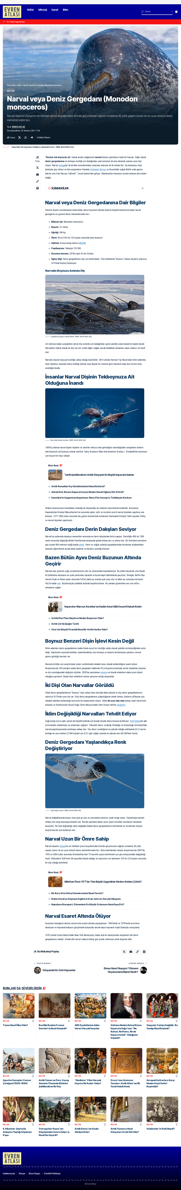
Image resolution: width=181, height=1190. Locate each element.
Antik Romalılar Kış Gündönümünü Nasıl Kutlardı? (78, 486)
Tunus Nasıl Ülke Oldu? (15, 1025)
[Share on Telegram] (32, 137)
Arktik (82, 243)
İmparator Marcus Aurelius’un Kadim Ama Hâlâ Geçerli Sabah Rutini (102, 606)
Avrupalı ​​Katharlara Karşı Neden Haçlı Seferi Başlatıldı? (160, 1083)
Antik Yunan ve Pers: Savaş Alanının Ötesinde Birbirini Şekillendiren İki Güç (54, 1083)
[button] (37, 181)
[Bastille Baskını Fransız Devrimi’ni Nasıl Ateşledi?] (54, 1005)
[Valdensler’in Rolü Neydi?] (162, 1109)
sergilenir (121, 704)
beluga (62, 165)
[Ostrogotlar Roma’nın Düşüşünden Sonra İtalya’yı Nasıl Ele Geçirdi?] (54, 1109)
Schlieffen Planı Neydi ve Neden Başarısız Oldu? (77, 618)
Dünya (62, 846)
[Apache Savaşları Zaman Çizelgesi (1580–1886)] (19, 1060)
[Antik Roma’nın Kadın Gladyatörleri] (90, 1109)
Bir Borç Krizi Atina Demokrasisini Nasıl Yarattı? (77, 893)
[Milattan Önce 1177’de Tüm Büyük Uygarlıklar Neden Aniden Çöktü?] (55, 881)
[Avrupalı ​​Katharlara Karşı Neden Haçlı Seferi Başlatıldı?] (162, 1060)
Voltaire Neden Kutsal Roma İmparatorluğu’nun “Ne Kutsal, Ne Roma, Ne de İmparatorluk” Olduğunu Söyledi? (126, 1031)
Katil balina (135, 721)
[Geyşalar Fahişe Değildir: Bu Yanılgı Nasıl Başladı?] (162, 1005)
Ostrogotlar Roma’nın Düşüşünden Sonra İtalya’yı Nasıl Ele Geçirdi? (54, 1132)
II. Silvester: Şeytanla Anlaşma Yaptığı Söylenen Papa (17, 1132)
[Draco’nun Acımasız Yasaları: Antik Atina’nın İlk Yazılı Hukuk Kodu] (126, 1060)
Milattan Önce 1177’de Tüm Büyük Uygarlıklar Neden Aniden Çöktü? (103, 881)
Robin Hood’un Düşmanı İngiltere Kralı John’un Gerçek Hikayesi (86, 898)
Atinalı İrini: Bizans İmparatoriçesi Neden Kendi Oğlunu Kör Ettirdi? (87, 492)
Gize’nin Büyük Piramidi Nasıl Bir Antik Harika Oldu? (79, 629)
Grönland (94, 169)
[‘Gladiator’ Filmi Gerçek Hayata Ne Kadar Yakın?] (90, 1060)
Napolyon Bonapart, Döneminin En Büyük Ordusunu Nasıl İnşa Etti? (87, 904)
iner (59, 583)
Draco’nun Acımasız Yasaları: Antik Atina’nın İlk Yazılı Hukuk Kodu (125, 1083)
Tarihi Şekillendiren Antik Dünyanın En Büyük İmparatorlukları (99, 474)
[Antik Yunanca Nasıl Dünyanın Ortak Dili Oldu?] (126, 1109)
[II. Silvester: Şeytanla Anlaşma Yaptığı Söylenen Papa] (19, 1109)
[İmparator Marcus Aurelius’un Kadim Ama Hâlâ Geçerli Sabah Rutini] (55, 606)
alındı (81, 544)
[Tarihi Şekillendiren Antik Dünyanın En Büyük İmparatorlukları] (55, 475)
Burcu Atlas (18, 127)
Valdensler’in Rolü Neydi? (160, 1128)
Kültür (10, 91)
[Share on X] (19, 137)
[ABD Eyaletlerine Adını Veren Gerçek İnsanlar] (90, 1005)
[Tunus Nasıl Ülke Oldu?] (19, 1005)
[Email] (37, 174)
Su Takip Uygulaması (16, 22)
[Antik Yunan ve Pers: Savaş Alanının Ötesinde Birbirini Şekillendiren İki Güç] (54, 1060)
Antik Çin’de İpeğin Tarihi (65, 623)
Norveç (103, 169)
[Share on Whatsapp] (25, 137)
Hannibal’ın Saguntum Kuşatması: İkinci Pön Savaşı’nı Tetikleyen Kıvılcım (91, 497)
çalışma (104, 672)
